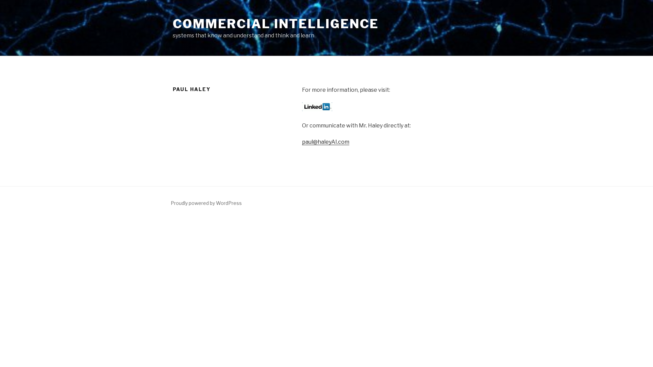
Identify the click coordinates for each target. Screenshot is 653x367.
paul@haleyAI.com (325, 142)
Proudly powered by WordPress (206, 203)
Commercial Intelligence (276, 23)
